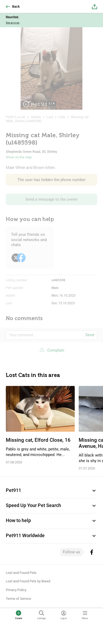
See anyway (13, 22)
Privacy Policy (16, 590)
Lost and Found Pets (21, 573)
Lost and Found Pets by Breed (28, 581)
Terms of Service (18, 599)
